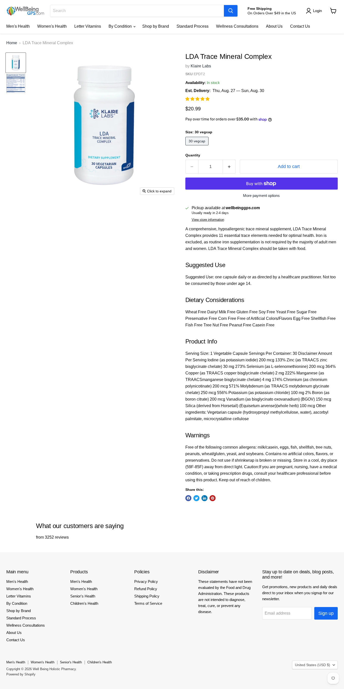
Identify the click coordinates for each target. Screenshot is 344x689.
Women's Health (52, 26)
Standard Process (193, 26)
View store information (208, 220)
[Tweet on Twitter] (196, 498)
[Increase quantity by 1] (229, 167)
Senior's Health (82, 596)
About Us (274, 26)
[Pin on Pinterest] (213, 498)
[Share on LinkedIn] (204, 498)
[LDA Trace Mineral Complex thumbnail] (16, 63)
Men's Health (18, 26)
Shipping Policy (146, 596)
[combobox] (137, 11)
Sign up (326, 613)
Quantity (192, 155)
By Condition (121, 26)
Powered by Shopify (21, 674)
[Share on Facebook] (188, 498)
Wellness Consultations (237, 26)
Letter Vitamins (87, 26)
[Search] (230, 11)
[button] (198, 99)
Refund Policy (145, 589)
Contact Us (300, 26)
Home (11, 43)
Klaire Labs (201, 66)
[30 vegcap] (197, 146)
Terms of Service (148, 603)
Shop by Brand (155, 26)
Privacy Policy (146, 581)
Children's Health (84, 603)
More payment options (261, 195)
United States (312, 665)
